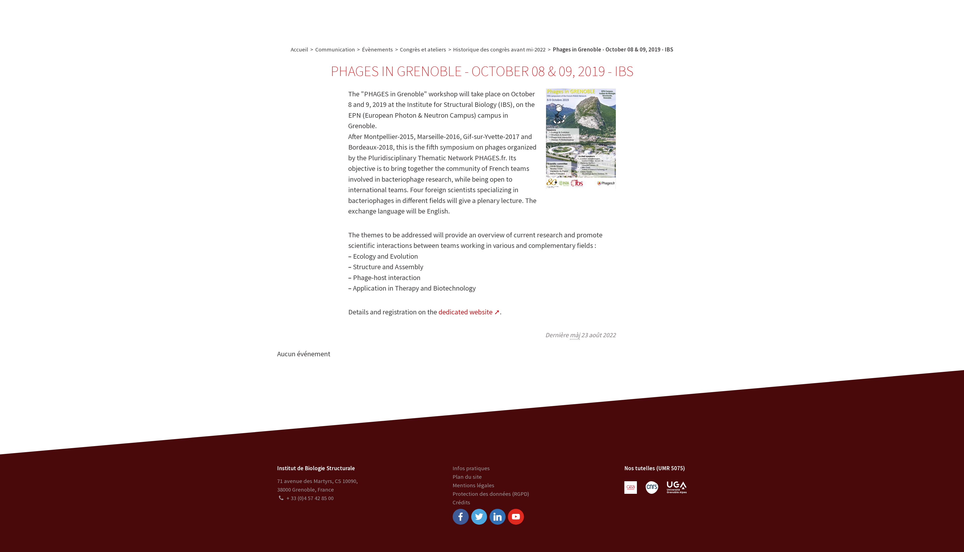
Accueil (299, 49)
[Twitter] (479, 517)
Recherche (382, 18)
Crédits (461, 502)
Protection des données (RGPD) (491, 493)
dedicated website (466, 311)
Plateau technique (428, 18)
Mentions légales (473, 485)
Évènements (377, 49)
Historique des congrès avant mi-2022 (499, 49)
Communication (482, 18)
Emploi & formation (538, 18)
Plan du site (467, 476)
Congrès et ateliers (423, 49)
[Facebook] (461, 517)
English (919, 18)
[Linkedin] (498, 517)
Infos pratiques (471, 468)
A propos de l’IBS (338, 18)
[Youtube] (516, 517)
